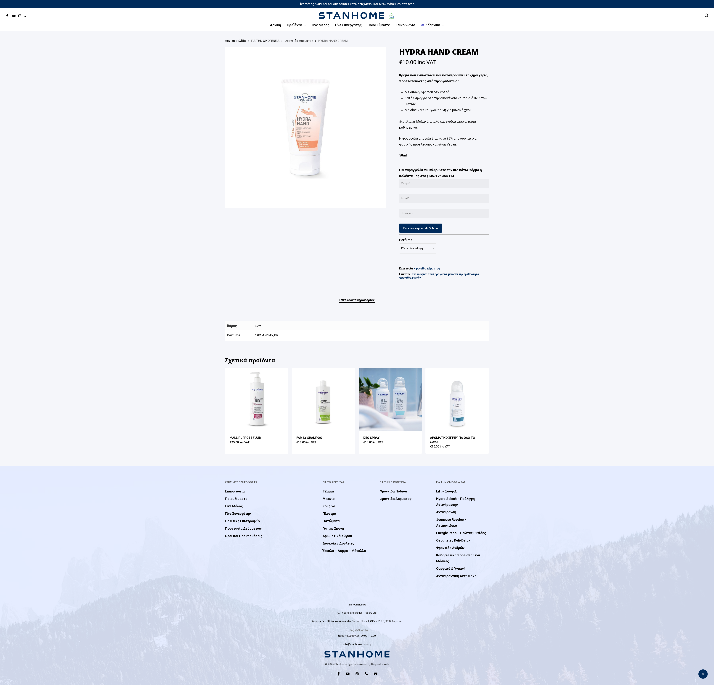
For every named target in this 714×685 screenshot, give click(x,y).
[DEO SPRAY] (390, 399)
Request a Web (380, 664)
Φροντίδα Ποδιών (393, 491)
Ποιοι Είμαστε (236, 499)
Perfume (405, 240)
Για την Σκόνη (333, 528)
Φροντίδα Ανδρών (450, 548)
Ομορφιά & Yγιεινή (451, 569)
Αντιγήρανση (446, 512)
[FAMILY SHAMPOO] (323, 399)
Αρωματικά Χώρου (337, 536)
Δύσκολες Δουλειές (338, 543)
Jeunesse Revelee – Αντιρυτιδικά (451, 522)
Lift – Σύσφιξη (447, 491)
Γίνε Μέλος (234, 506)
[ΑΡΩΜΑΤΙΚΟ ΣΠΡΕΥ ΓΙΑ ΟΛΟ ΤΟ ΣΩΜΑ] (457, 399)
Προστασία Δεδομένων (243, 528)
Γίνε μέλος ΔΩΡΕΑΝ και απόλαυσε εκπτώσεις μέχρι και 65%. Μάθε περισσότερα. (357, 4)
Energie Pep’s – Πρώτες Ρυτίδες (461, 533)
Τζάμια (328, 491)
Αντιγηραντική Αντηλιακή (456, 576)
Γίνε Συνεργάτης (238, 514)
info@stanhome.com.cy (357, 644)
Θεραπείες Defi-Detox (453, 540)
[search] (706, 15)
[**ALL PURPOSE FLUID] (256, 399)
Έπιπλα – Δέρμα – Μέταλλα (344, 551)
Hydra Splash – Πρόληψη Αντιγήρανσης (455, 502)
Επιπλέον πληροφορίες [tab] (357, 300)
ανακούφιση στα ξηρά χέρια (429, 274)
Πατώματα (331, 521)
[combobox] (417, 248)
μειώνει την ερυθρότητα (463, 274)
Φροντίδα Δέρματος (299, 41)
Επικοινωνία (235, 491)
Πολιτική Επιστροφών (242, 521)
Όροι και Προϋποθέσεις (243, 536)
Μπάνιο (329, 499)
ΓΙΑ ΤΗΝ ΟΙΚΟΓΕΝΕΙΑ (265, 41)
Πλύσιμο (329, 514)
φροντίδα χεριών (410, 277)
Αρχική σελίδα (235, 41)
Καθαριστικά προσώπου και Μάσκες (458, 558)
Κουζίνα (329, 506)
